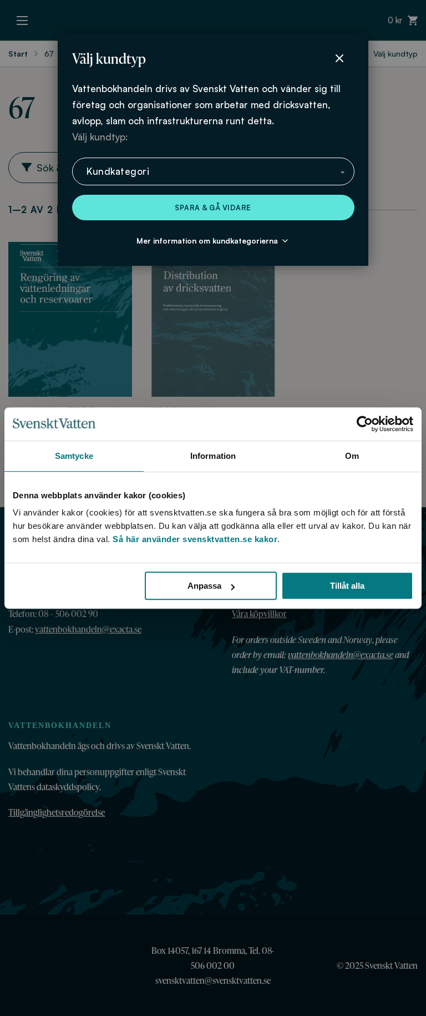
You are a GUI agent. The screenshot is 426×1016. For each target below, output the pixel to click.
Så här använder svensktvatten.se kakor (195, 539)
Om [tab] (352, 456)
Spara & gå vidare (213, 207)
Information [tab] (213, 456)
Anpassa (204, 585)
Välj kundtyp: (100, 137)
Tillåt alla (347, 585)
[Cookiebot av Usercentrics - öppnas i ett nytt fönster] (364, 424)
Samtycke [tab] (74, 456)
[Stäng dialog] (339, 58)
